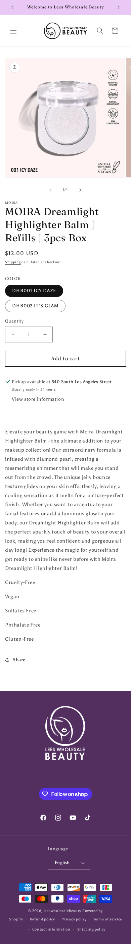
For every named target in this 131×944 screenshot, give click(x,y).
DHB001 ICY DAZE (34, 291)
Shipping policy (91, 929)
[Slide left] (50, 190)
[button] (13, 30)
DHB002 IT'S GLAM (35, 306)
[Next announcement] (118, 7)
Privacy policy (74, 919)
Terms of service (107, 919)
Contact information (51, 929)
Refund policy (42, 919)
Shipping (13, 262)
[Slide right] (80, 190)
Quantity (14, 321)
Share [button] (19, 660)
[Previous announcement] (12, 7)
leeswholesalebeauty (62, 911)
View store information (38, 399)
